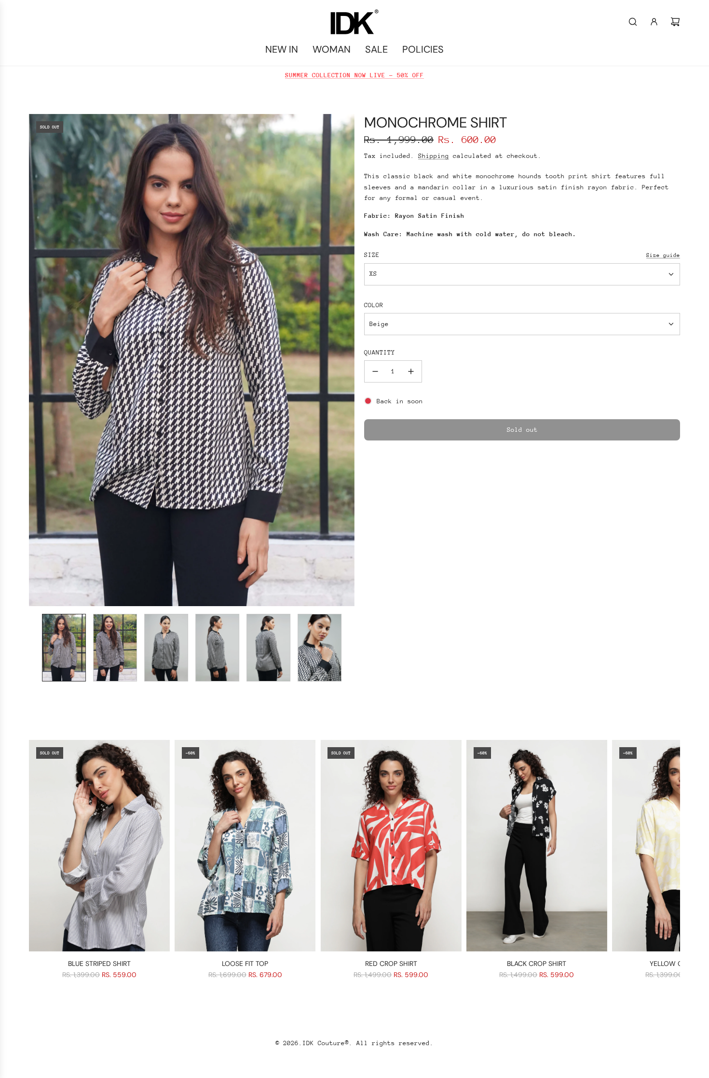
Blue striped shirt (99, 963)
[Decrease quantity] (375, 371)
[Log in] (654, 21)
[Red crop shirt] (390, 845)
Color (373, 305)
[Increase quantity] (411, 371)
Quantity (379, 352)
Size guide (663, 255)
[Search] (632, 21)
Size (372, 254)
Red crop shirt (391, 963)
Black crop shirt (536, 963)
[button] (36, 360)
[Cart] (675, 21)
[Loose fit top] (245, 845)
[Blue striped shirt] (99, 845)
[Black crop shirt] (536, 845)
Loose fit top (245, 963)
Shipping (433, 155)
